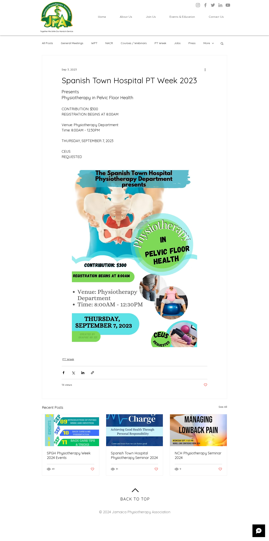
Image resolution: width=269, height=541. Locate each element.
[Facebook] (205, 5)
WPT (94, 43)
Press (192, 43)
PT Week (160, 43)
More (206, 43)
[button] (222, 43)
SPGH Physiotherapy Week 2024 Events (69, 455)
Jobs (177, 43)
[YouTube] (228, 5)
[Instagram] (198, 5)
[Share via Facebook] (63, 373)
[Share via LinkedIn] (83, 373)
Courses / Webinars (134, 43)
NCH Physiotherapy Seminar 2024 (198, 455)
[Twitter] (213, 5)
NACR (109, 43)
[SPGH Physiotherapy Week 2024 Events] (70, 430)
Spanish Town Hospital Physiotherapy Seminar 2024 (134, 455)
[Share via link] (92, 373)
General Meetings (72, 43)
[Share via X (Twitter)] (73, 373)
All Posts (47, 43)
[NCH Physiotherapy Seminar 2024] (198, 430)
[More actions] (205, 69)
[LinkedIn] (220, 5)
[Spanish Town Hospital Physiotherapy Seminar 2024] (134, 430)
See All (223, 407)
